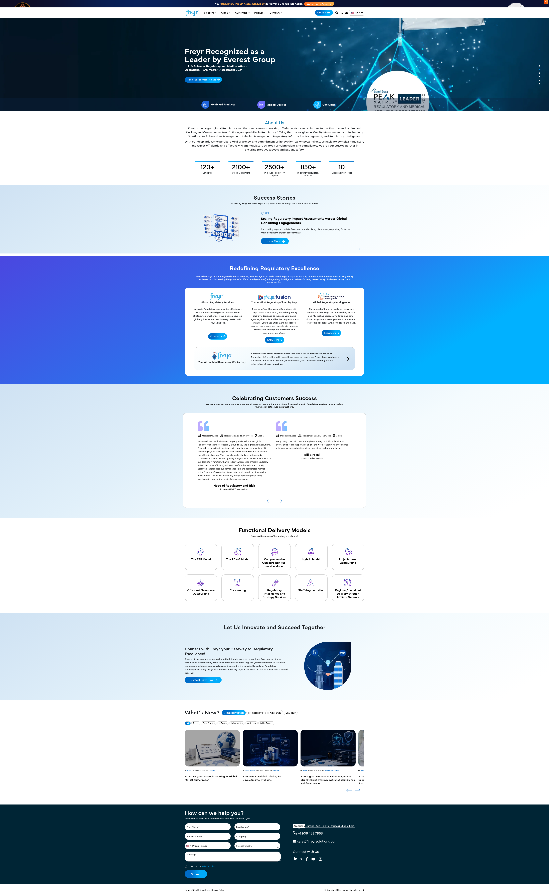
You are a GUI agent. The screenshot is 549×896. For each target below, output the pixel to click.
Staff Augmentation (311, 590)
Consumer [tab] (275, 712)
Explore (192, 77)
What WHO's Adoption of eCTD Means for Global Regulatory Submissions (267, 777)
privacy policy (208, 866)
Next (358, 250)
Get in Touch (323, 12)
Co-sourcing (238, 590)
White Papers (266, 723)
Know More (273, 248)
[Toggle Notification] (546, 2)
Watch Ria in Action (318, 3)
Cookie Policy (218, 889)
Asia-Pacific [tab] (323, 826)
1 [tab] (539, 66)
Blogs (195, 723)
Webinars (251, 723)
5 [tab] (539, 80)
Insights (258, 12)
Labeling (329, 770)
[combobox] (188, 845)
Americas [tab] (299, 826)
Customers (241, 12)
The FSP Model (201, 559)
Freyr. (343, 889)
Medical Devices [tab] (257, 712)
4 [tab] (539, 76)
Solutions (209, 12)
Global (224, 12)
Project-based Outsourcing (348, 560)
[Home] (193, 12)
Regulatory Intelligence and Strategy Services (274, 593)
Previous (349, 250)
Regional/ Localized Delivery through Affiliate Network (348, 593)
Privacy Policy (204, 889)
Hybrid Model (311, 559)
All (188, 723)
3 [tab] (539, 73)
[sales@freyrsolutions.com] (346, 12)
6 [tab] (539, 83)
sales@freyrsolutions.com (317, 841)
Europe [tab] (310, 826)
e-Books (223, 723)
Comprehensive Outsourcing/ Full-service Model (274, 562)
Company (275, 12)
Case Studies (209, 723)
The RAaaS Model (237, 559)
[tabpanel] (274, 64)
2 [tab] (539, 69)
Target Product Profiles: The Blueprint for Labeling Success (324, 777)
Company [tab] (291, 712)
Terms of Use (191, 889)
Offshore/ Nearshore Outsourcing (201, 591)
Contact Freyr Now (202, 680)
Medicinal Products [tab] (233, 712)
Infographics (237, 723)
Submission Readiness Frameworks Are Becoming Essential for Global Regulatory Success (209, 779)
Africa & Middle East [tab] (342, 826)
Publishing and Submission (219, 770)
